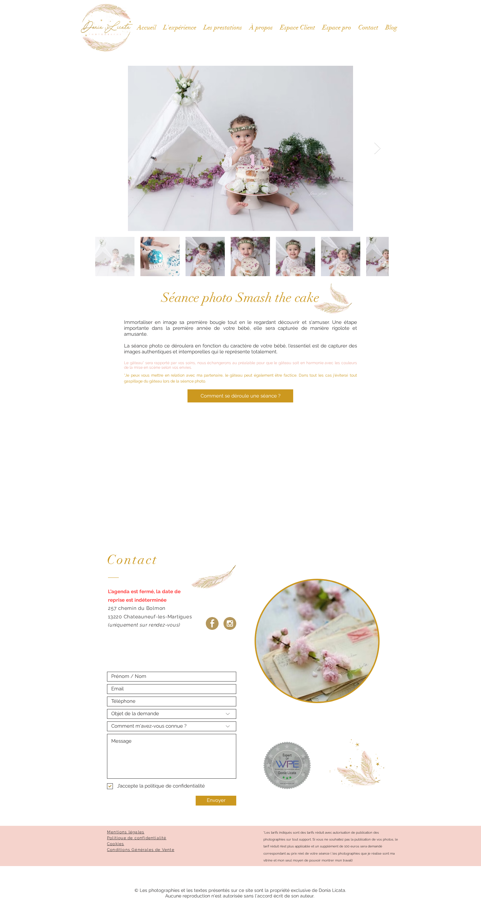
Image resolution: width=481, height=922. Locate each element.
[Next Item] (377, 148)
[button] (297, 27)
